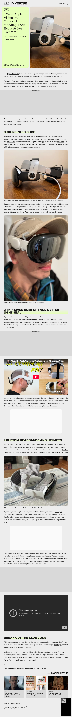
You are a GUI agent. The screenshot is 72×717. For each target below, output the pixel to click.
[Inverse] (19, 3)
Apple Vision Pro (13, 74)
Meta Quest (11, 142)
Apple (7, 707)
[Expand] (62, 699)
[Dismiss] (69, 699)
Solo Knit (60, 452)
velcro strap (59, 398)
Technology (19, 707)
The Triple (58, 512)
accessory (18, 209)
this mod (60, 142)
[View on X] (36, 421)
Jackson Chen (11, 62)
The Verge (57, 645)
